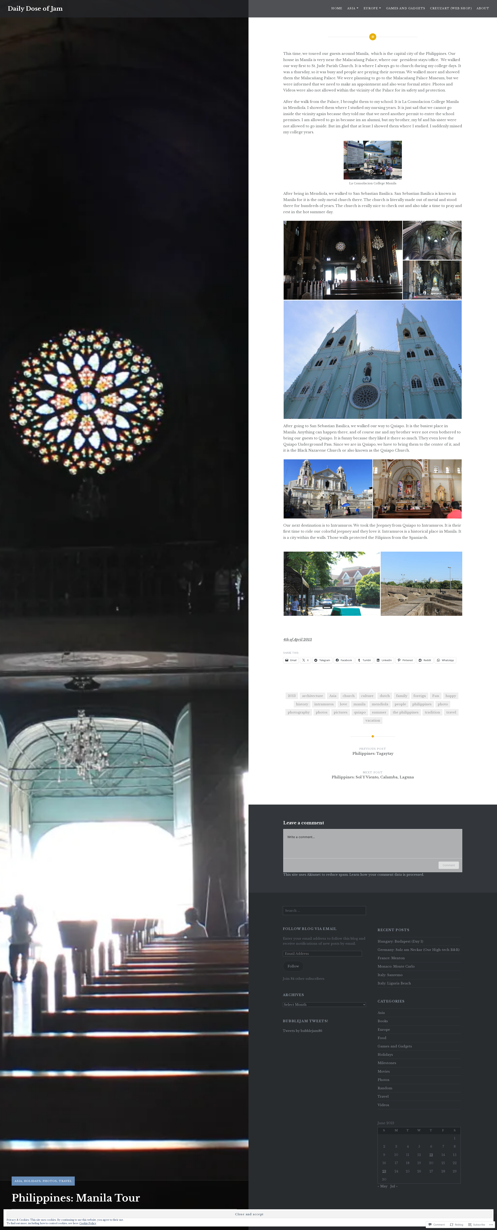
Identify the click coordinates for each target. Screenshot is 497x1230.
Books (383, 1021)
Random (385, 1088)
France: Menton (391, 958)
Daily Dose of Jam (35, 8)
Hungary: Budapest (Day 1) (400, 941)
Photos (50, 1181)
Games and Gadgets (405, 8)
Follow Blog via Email (310, 929)
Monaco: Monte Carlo (396, 966)
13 (431, 1155)
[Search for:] (324, 911)
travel (451, 712)
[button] (342, 260)
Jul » (394, 1186)
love (343, 704)
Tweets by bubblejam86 (302, 1031)
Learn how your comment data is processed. (386, 874)
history (302, 704)
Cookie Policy (87, 1223)
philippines (422, 704)
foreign (420, 696)
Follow (293, 966)
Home (336, 8)
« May (383, 1186)
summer (379, 712)
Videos (383, 1105)
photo (443, 704)
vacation (373, 720)
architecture (312, 696)
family (401, 696)
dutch (385, 696)
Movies (384, 1071)
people (400, 704)
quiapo (360, 712)
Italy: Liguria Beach (394, 983)
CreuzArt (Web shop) (451, 8)
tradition (432, 712)
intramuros (324, 704)
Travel (65, 1181)
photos (322, 712)
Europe (371, 8)
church (349, 696)
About (483, 8)
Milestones (387, 1063)
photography (299, 712)
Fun (435, 696)
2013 (292, 696)
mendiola (380, 704)
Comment (449, 865)
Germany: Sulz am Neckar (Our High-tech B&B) (419, 950)
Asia (351, 8)
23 (384, 1171)
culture (367, 696)
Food (382, 1038)
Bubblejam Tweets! (305, 1021)
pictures (341, 712)
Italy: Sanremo (390, 975)
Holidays (32, 1181)
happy (451, 696)
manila (360, 704)
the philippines (406, 712)
